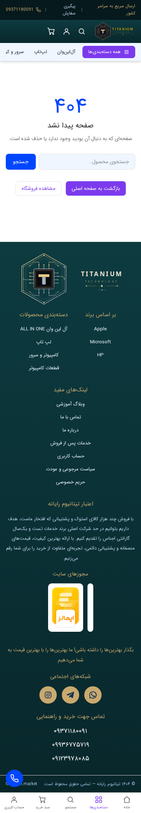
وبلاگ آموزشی (70, 404)
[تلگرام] (70, 695)
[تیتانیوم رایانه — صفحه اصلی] (114, 31)
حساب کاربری (70, 456)
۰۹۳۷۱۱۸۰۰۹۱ (70, 731)
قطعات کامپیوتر (44, 368)
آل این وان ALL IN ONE (43, 329)
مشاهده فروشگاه (38, 188)
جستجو (21, 162)
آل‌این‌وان (66, 52)
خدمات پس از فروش (70, 443)
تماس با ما (70, 417)
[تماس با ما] (14, 778)
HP (100, 355)
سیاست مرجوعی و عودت (70, 469)
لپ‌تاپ (40, 52)
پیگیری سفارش (69, 10)
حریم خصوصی (70, 482)
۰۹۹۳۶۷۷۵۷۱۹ (70, 745)
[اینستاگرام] (48, 695)
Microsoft (100, 342)
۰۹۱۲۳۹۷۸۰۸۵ (70, 758)
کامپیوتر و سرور (44, 355)
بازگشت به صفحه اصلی (96, 188)
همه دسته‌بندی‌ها (104, 52)
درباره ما (71, 430)
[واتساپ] (93, 695)
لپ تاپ (43, 342)
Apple (100, 329)
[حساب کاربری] (66, 31)
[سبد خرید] (51, 31)
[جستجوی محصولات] (82, 31)
